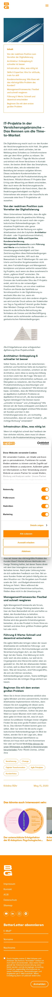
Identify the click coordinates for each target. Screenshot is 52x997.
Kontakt (8, 889)
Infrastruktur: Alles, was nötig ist (22, 68)
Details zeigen (36, 525)
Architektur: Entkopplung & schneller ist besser (20, 62)
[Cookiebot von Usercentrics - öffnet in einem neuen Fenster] (37, 443)
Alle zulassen (26, 534)
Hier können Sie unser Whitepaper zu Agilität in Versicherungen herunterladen (26, 747)
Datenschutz (10, 900)
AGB (6, 894)
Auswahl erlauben (26, 542)
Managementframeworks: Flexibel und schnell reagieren (23, 91)
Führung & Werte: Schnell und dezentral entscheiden (21, 98)
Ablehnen (26, 551)
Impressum (9, 884)
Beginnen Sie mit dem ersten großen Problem (20, 105)
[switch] (45, 498)
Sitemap (8, 905)
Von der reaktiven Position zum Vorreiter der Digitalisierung (21, 55)
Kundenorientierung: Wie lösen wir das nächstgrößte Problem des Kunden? (23, 82)
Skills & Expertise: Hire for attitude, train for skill (23, 73)
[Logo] (17, 5)
